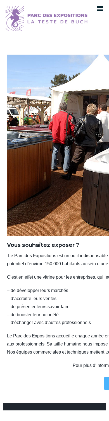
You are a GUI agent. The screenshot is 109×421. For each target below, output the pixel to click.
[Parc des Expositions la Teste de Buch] (46, 29)
